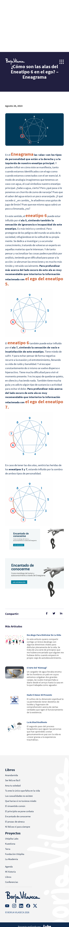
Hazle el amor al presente (39, 694)
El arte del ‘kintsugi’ (37, 667)
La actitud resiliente (37, 722)
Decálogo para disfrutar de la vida (44, 635)
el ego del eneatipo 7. (34, 404)
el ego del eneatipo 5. (34, 281)
